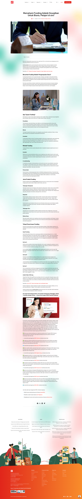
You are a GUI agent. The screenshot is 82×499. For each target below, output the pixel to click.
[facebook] (64, 496)
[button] (27, 2)
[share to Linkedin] (42, 403)
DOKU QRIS (36, 385)
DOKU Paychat (37, 376)
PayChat (43, 485)
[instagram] (69, 496)
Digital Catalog (44, 474)
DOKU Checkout (37, 338)
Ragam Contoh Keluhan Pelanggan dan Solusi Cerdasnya (41, 424)
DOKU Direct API (37, 345)
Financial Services (33, 476)
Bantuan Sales (49, 397)
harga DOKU (43, 392)
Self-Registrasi (39, 394)
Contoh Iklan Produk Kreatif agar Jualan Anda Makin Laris (41, 429)
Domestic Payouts (44, 480)
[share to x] (40, 403)
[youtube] (70, 496)
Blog (52, 476)
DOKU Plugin (36, 360)
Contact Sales (64, 474)
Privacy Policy (64, 476)
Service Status (54, 480)
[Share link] (44, 403)
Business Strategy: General (46, 18)
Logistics (32, 474)
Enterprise (32, 473)
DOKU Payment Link (38, 367)
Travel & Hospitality (34, 477)
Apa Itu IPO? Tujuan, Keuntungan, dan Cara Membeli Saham (37, 283)
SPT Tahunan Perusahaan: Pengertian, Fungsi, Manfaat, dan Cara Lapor (39, 71)
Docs (53, 477)
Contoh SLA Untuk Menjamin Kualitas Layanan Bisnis (20, 428)
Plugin (42, 477)
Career (63, 473)
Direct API (43, 473)
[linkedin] (67, 496)
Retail (32, 480)
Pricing (51, 2)
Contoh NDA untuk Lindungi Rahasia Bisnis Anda (20, 426)
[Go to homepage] (12, 2)
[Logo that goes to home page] (12, 471)
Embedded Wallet (44, 484)
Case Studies (54, 473)
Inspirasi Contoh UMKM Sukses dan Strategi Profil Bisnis (20, 424)
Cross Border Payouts (45, 481)
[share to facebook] (37, 403)
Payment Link (43, 476)
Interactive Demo (54, 474)
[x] (65, 496)
